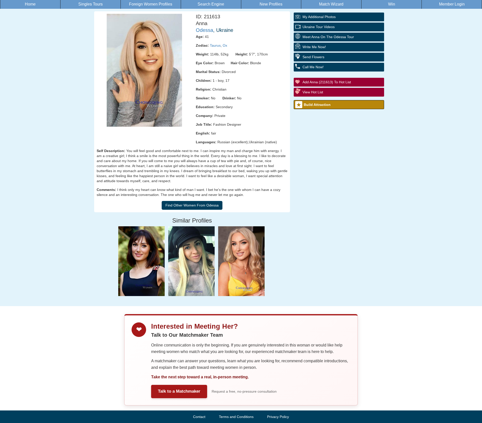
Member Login (452, 4)
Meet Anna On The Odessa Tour (328, 37)
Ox (225, 45)
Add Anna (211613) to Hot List (327, 82)
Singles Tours (90, 4)
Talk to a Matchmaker (179, 391)
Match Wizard (331, 4)
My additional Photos (319, 17)
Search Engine (211, 4)
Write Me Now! (314, 47)
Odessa (204, 30)
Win (391, 4)
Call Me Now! (313, 67)
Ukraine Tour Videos (319, 27)
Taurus (215, 45)
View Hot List (313, 92)
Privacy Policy (278, 417)
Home (30, 4)
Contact (199, 417)
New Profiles (271, 4)
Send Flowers (313, 57)
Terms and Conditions (236, 417)
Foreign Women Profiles (150, 4)
